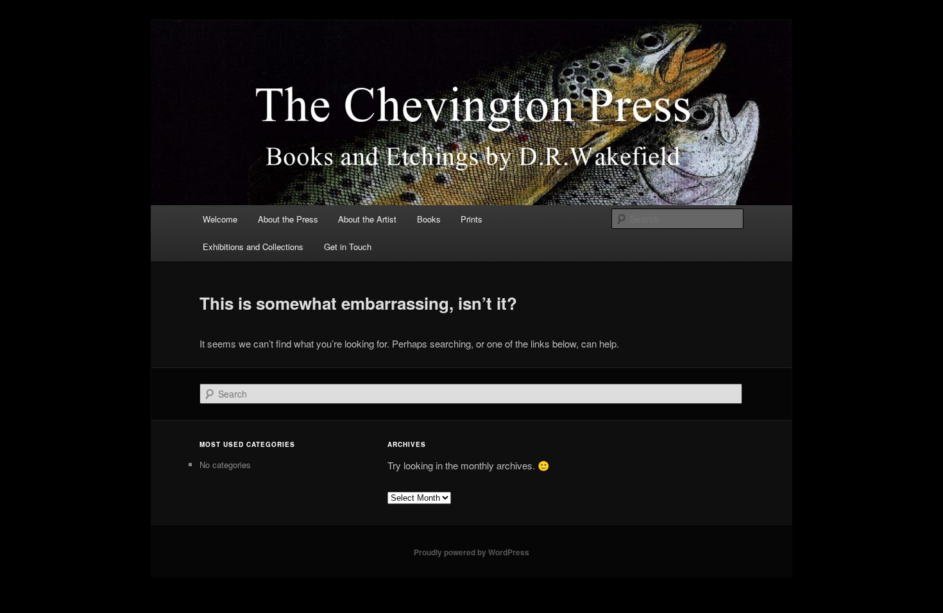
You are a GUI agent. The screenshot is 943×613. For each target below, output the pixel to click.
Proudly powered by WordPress (471, 552)
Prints (471, 219)
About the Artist (367, 219)
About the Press (288, 219)
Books (429, 219)
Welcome (220, 219)
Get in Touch (347, 246)
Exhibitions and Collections (253, 246)
